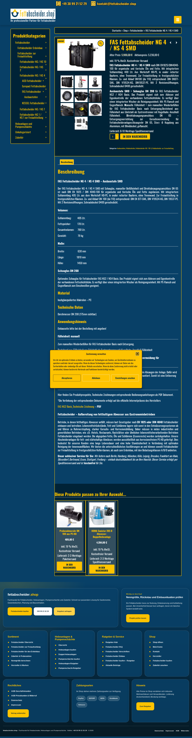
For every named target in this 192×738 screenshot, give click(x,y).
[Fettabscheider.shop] (37, 13)
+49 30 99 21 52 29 (80, 730)
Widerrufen (185, 731)
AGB (177, 731)
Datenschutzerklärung (98, 384)
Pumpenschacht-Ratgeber (69, 668)
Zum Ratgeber (145, 706)
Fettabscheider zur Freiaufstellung (163, 148)
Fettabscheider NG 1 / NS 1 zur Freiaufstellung (31, 116)
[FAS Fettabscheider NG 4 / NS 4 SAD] (176, 42)
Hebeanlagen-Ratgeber (68, 664)
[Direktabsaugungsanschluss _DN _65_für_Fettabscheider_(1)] (95, 81)
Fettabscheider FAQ (114, 647)
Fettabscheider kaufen (20, 611)
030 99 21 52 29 (43, 611)
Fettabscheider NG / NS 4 (144, 148)
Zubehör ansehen (160, 665)
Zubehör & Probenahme (21, 656)
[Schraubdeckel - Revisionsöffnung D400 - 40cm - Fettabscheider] (95, 109)
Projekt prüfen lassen (137, 618)
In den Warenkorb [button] (69, 566)
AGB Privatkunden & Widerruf (24, 696)
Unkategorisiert (23, 132)
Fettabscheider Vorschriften (117, 652)
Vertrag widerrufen (18, 713)
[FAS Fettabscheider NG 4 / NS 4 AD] (170, 42)
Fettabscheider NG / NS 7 (32, 109)
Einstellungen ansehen (125, 378)
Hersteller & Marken (19, 665)
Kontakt (156, 652)
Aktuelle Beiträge (113, 665)
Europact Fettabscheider (34, 86)
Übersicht (62, 645)
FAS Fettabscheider (31, 91)
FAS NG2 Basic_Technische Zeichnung (76, 406)
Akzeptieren (67, 378)
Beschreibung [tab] (67, 162)
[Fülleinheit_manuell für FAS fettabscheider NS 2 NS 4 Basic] (81, 81)
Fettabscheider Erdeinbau (30, 48)
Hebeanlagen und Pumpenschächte (23, 125)
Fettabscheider (130, 148)
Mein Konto (157, 647)
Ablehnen (96, 378)
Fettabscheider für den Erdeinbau (25, 652)
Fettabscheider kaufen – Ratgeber (120, 661)
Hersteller (157, 656)
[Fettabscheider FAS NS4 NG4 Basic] (67, 81)
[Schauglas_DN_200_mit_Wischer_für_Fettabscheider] (67, 95)
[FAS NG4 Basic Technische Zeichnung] (81, 122)
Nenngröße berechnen (20, 661)
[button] (137, 353)
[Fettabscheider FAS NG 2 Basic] (95, 95)
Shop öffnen (158, 642)
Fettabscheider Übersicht (22, 642)
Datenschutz (16, 700)
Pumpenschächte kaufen (69, 659)
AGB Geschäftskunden (21, 691)
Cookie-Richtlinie (82, 384)
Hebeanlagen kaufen (67, 650)
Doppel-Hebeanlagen (67, 654)
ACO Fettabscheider (32, 81)
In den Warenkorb (135, 136)
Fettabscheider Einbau (115, 656)
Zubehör (19, 137)
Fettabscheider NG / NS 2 (31, 68)
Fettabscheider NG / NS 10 (33, 62)
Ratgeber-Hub (112, 642)
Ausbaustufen (121, 148)
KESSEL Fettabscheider (33, 103)
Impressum (112, 384)
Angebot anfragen (64, 611)
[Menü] (178, 19)
